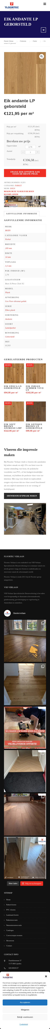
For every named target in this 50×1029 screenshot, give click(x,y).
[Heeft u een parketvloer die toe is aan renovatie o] (25, 728)
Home (8, 900)
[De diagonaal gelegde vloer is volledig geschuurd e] (25, 641)
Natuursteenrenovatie (14, 925)
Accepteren (25, 1002)
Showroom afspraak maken (22, 496)
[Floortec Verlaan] (11, 6)
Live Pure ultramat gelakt (15, 301)
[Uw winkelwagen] (43, 30)
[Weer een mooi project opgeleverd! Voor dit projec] (25, 771)
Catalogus (10, 930)
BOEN (12, 188)
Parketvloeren (11, 905)
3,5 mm (8, 266)
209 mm (8, 248)
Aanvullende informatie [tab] (21, 214)
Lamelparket (10, 328)
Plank (7, 292)
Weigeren (25, 1010)
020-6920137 (14, 968)
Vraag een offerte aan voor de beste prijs (25, 173)
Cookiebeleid (24, 1024)
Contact (9, 946)
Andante (8, 319)
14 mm (8, 257)
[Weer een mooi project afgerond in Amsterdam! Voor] (25, 684)
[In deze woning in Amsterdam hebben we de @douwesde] (25, 858)
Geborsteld (9, 337)
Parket (18, 186)
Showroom (10, 941)
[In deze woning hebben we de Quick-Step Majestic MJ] (25, 814)
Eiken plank (10, 310)
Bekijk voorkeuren (25, 1017)
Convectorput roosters (14, 935)
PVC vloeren (10, 910)
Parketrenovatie (12, 920)
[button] (46, 976)
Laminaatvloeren (12, 915)
